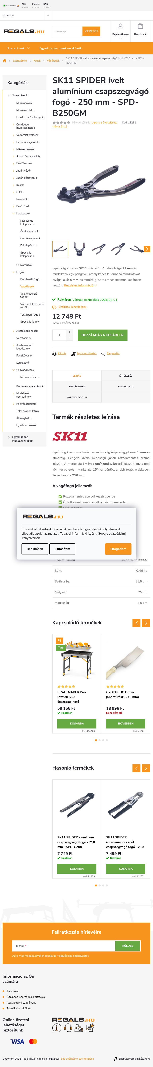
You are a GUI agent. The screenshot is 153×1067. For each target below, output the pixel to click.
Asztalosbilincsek (27, 331)
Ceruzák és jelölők (27, 142)
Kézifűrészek (24, 163)
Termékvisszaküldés (19, 1008)
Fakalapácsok (28, 245)
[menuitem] (19, 48)
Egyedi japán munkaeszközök (22, 439)
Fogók (20, 272)
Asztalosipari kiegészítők (24, 346)
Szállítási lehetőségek (72, 307)
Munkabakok (24, 103)
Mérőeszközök (25, 149)
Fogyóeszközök (26, 404)
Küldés (127, 946)
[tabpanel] (77, 683)
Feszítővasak (24, 355)
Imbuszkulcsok (29, 377)
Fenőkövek (23, 206)
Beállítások (35, 549)
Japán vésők (23, 171)
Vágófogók (27, 286)
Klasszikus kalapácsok (27, 222)
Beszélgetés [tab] (77, 386)
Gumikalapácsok (30, 238)
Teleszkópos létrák (27, 411)
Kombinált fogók (30, 279)
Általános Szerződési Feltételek (26, 997)
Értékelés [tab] (125, 375)
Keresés (91, 31)
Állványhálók (24, 418)
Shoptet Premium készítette (134, 1059)
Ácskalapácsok (29, 231)
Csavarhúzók (24, 265)
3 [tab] (103, 740)
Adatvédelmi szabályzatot (73, 956)
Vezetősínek (23, 338)
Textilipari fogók (30, 315)
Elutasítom (62, 549)
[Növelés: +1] (69, 332)
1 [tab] (96, 740)
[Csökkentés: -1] (69, 338)
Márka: (59, 126)
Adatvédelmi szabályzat (21, 1003)
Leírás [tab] (77, 375)
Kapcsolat (8, 15)
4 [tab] (107, 740)
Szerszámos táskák (28, 156)
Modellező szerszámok (23, 395)
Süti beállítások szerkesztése (77, 1059)
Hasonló (124, 386)
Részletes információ (78, 285)
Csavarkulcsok (25, 370)
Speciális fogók (29, 322)
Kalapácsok (23, 213)
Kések (20, 185)
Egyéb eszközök (26, 425)
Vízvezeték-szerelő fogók (32, 305)
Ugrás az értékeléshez (105, 122)
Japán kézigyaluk (26, 178)
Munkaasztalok (25, 110)
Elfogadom (118, 549)
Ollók (19, 192)
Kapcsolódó (75, 397)
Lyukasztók (23, 363)
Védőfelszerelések (27, 135)
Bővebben (125, 723)
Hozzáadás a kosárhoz (102, 335)
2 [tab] (100, 740)
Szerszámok (20, 95)
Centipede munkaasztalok (25, 126)
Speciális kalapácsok (27, 254)
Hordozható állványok (29, 117)
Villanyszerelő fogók (28, 295)
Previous (136, 623)
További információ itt (75, 533)
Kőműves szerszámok (29, 386)
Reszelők (21, 199)
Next (146, 623)
